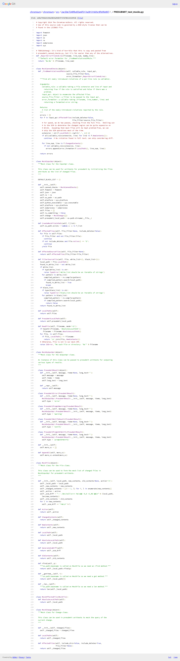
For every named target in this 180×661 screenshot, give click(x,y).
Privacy (21, 657)
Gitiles (14, 657)
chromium (35, 11)
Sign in (175, 4)
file (80, 18)
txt (169, 657)
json (176, 657)
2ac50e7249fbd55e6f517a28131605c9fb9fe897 (85, 11)
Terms (28, 657)
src (57, 11)
